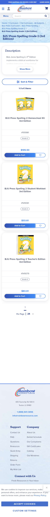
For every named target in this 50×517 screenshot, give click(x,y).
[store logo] (25, 8)
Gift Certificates (34, 446)
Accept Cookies (25, 504)
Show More (25, 69)
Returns (13, 460)
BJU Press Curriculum (11, 25)
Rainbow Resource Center (25, 392)
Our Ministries (33, 455)
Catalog (30, 450)
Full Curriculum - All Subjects (32, 23)
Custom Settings (24, 510)
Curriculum (13, 23)
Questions (14, 441)
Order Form (15, 464)
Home (4, 23)
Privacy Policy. (40, 495)
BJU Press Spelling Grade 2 (13, 28)
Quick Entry (15, 450)
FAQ (12, 437)
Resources (14, 446)
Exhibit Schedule (34, 437)
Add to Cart (19, 155)
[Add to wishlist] (40, 155)
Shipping (14, 455)
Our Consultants (34, 441)
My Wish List (15, 469)
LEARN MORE (44, 2)
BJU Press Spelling (30, 25)
